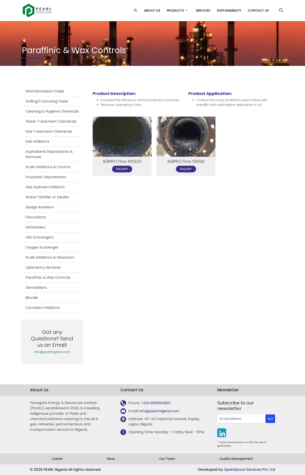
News (111, 458)
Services (203, 10)
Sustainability (229, 10)
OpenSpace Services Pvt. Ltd (249, 469)
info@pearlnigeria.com (52, 352)
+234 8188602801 (156, 403)
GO (270, 418)
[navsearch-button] (281, 10)
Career (57, 458)
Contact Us (258, 10)
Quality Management (236, 458)
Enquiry (122, 169)
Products (175, 10)
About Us (152, 10)
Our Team (167, 458)
